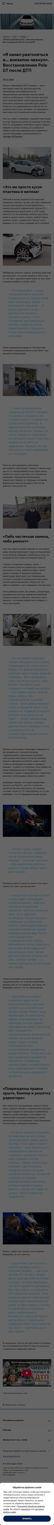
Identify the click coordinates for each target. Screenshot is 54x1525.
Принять (27, 1519)
